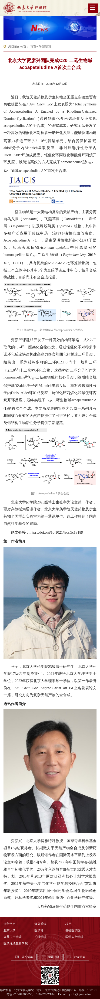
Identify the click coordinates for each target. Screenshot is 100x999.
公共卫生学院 (12, 937)
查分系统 (40, 924)
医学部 (38, 930)
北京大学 (9, 930)
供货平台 (9, 924)
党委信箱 (53, 957)
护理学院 (40, 937)
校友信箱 (79, 957)
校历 (68, 924)
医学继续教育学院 (15, 943)
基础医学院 (72, 930)
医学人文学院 (74, 937)
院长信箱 (27, 957)
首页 (33, 46)
